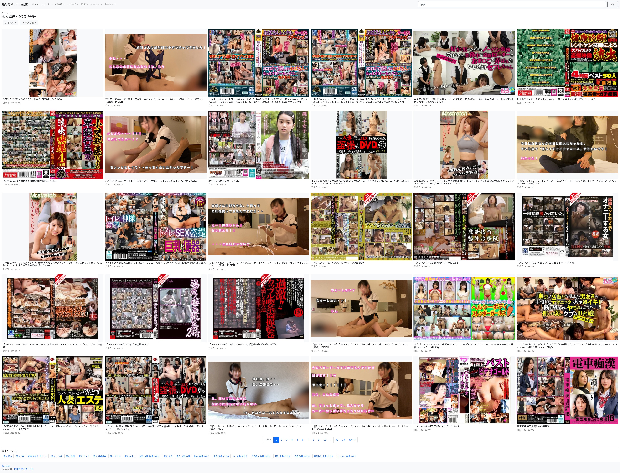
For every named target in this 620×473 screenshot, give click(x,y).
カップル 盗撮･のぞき (347, 456)
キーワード (110, 4)
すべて (10, 22)
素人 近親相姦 (99, 456)
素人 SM (20, 456)
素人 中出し (130, 456)
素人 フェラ (84, 456)
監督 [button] (83, 4)
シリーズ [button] (72, 4)
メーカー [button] (95, 4)
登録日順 (29, 22)
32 (337, 439)
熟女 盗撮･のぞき (202, 456)
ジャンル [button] (46, 4)
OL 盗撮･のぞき (240, 456)
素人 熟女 (7, 456)
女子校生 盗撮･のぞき (261, 456)
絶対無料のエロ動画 (15, 4)
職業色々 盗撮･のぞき (323, 456)
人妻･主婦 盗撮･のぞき (149, 456)
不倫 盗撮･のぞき (302, 456)
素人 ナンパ (56, 456)
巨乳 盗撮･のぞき (282, 456)
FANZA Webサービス (24, 468)
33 (343, 439)
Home (35, 4)
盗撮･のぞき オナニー (37, 456)
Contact (6, 465)
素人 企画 (70, 456)
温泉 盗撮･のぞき (221, 456)
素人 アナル (115, 456)
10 (324, 439)
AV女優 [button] (59, 4)
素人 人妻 (168, 456)
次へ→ (352, 439)
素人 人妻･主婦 (183, 456)
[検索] (612, 4)
